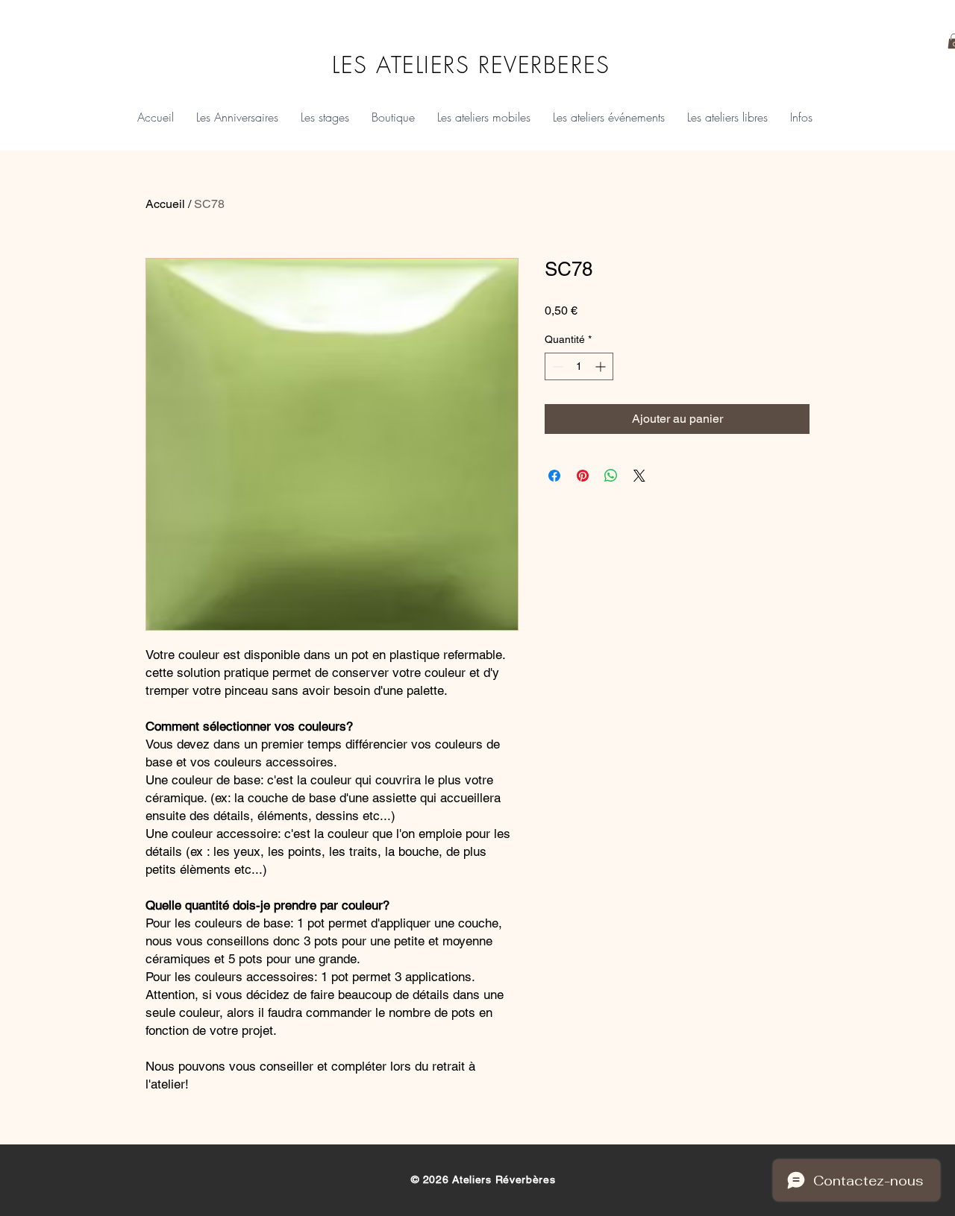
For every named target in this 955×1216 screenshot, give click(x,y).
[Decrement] (556, 366)
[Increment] (601, 366)
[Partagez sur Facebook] (554, 476)
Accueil (165, 204)
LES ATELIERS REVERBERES (471, 64)
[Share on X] (639, 476)
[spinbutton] (579, 366)
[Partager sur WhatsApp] (611, 476)
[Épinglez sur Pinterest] (583, 476)
